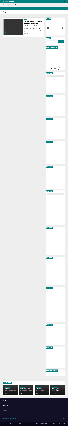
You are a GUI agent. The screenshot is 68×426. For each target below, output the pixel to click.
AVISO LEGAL (39, 8)
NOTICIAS (9, 8)
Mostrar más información (55, 68)
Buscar (48, 38)
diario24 (35, 25)
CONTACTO (46, 8)
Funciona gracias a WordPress (7, 423)
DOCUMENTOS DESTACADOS (19, 8)
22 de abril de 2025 (29, 25)
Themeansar (22, 423)
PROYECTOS (31, 8)
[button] (62, 8)
